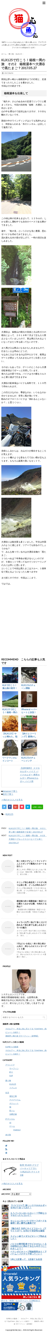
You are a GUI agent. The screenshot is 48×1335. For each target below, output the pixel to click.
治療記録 (13, 1114)
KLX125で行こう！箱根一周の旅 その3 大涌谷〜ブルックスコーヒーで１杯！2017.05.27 (28, 839)
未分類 (8, 1135)
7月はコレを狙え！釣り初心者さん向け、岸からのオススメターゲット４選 (32, 946)
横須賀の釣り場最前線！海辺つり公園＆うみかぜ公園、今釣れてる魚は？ (32, 904)
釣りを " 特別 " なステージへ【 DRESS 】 (21, 1300)
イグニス (13, 1088)
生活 (7, 1092)
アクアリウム (15, 1100)
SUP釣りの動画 (11, 1047)
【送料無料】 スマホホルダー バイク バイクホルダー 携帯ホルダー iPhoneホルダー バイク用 (30, 775)
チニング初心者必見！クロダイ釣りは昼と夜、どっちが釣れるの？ (32, 883)
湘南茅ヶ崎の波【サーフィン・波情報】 (22, 1036)
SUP (11, 1075)
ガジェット (14, 1103)
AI (10, 1122)
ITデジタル (10, 1119)
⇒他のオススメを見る (12, 799)
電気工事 (13, 1096)
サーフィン (14, 1068)
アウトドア (10, 1065)
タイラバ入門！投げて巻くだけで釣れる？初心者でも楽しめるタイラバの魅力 (32, 925)
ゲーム (12, 1126)
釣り (11, 1072)
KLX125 (9, 814)
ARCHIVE (5, 1194)
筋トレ (12, 1110)
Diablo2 (17, 1130)
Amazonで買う (10, 791)
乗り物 (8, 1080)
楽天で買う (8, 794)
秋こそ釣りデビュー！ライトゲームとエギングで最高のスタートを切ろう (32, 864)
